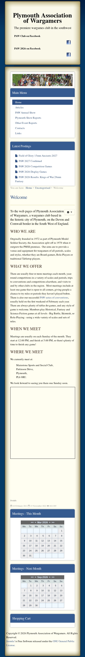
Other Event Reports (26, 123)
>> (53, 522)
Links (18, 133)
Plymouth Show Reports (28, 117)
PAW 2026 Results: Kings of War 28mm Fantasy (38, 179)
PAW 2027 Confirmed (30, 161)
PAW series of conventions (54, 297)
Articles (19, 107)
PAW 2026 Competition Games (35, 166)
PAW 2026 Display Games (32, 171)
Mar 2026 (42, 522)
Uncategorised (42, 188)
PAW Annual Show (25, 112)
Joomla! (10, 641)
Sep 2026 (42, 577)
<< (32, 522)
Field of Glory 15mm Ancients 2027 (37, 155)
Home (18, 102)
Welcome (18, 197)
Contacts (20, 128)
